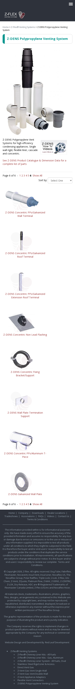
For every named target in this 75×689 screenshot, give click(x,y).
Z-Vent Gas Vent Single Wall (32, 670)
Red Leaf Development (57, 642)
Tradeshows (11, 516)
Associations (28, 516)
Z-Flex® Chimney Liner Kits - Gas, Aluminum (40, 657)
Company (23, 512)
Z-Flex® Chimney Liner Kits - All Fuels (36, 654)
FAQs (41, 516)
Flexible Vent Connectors (30, 680)
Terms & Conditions (37, 519)
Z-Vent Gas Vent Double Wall (32, 673)
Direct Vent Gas (25, 667)
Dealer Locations (56, 512)
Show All (37, 175)
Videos (50, 516)
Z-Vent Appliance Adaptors (31, 677)
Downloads (38, 512)
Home (6, 27)
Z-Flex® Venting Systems (23, 27)
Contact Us (63, 516)
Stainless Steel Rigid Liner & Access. (36, 664)
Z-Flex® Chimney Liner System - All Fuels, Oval (41, 660)
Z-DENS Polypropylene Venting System (37, 683)
